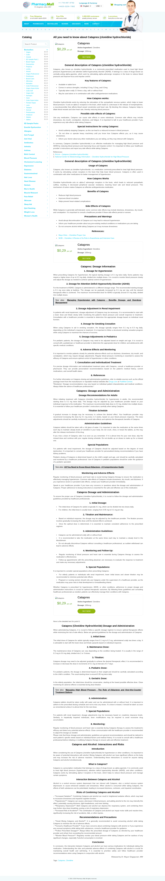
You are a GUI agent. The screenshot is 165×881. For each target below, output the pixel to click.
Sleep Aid (28, 204)
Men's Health (29, 189)
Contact (95, 24)
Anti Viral (28, 139)
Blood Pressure (30, 158)
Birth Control (29, 154)
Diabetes (27, 170)
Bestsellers (52, 24)
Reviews (65, 24)
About (26, 24)
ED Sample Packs (31, 123)
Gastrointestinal (30, 173)
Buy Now (86, 57)
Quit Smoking (29, 208)
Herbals (27, 185)
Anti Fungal (29, 135)
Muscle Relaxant (31, 193)
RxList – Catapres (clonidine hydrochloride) (71, 154)
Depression (29, 166)
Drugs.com (113, 382)
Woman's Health (30, 216)
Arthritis (27, 146)
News (86, 24)
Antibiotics (28, 143)
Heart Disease (30, 181)
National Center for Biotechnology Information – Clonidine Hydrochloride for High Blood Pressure (92, 157)
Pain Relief (28, 197)
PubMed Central (126, 382)
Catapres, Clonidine (65, 860)
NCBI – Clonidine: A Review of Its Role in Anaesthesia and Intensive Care (86, 238)
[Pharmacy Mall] (38, 5)
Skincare (27, 200)
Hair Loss (28, 177)
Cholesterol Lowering (33, 162)
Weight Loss (29, 212)
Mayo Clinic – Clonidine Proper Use (72, 235)
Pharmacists (38, 24)
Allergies (27, 131)
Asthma (27, 150)
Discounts (76, 24)
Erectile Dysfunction (32, 127)
